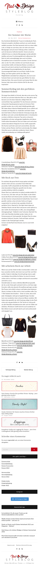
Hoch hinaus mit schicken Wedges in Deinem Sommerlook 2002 (19, 531)
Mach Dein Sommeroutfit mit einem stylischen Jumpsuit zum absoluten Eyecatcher (18, 536)
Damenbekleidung (7, 464)
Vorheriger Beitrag (10, 369)
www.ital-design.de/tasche (24, 173)
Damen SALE (5, 468)
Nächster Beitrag (28, 369)
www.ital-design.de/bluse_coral (27, 257)
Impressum (11, 545)
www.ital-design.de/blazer (25, 345)
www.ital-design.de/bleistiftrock (23, 341)
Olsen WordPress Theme (14, 563)
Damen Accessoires (7, 466)
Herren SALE (5, 477)
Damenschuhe (6, 461)
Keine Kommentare (24, 38)
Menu (20, 21)
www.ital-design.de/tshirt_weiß (25, 343)
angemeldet (11, 440)
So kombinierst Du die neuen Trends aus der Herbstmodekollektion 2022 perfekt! (15, 514)
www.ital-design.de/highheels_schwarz (24, 259)
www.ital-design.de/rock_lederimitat (23, 255)
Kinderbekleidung (7, 483)
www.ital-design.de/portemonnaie (24, 261)
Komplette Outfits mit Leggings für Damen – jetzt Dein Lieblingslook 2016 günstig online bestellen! (19, 430)
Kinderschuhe (6, 481)
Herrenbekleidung (7, 474)
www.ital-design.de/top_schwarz (24, 166)
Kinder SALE (5, 485)
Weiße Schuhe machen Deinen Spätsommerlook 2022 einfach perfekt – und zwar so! (18, 519)
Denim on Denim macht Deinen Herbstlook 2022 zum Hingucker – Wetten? (18, 525)
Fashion (19, 31)
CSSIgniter (30, 563)
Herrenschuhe (6, 472)
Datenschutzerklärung (24, 545)
